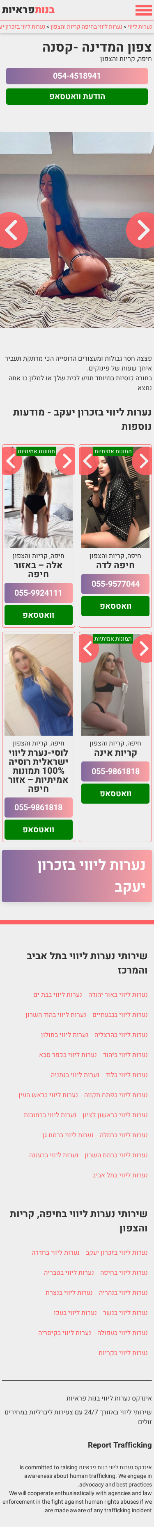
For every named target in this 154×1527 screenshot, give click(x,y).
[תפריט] (143, 10)
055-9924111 (38, 593)
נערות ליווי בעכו (75, 1313)
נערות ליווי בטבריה (69, 1273)
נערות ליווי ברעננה (53, 1155)
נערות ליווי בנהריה (123, 1293)
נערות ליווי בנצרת (69, 1293)
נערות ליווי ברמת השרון (116, 1155)
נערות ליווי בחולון (64, 1035)
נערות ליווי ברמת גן (68, 1135)
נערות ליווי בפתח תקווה (116, 1095)
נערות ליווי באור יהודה (118, 995)
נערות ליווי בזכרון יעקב (91, 876)
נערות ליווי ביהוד (125, 1055)
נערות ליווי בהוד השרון (55, 1015)
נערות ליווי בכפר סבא (68, 1055)
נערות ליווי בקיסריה (64, 1333)
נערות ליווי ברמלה (124, 1135)
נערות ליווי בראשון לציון (115, 1115)
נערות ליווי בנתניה (75, 1075)
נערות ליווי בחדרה (56, 1253)
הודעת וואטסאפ (77, 96)
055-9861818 (116, 771)
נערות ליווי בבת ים (57, 995)
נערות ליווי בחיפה (124, 1273)
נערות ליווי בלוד (127, 1075)
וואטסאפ (115, 606)
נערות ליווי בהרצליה (121, 1035)
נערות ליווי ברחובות (50, 1115)
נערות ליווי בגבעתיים (120, 1015)
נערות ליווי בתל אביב (120, 1175)
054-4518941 (77, 76)
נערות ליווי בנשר (125, 1313)
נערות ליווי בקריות (123, 1353)
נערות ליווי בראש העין (48, 1095)
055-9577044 (116, 584)
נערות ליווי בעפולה (122, 1333)
